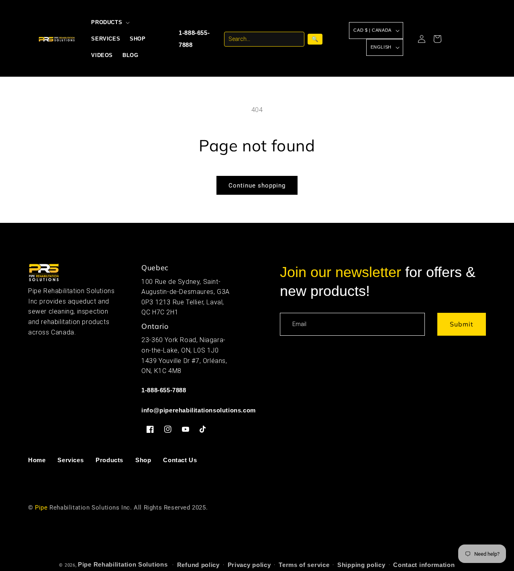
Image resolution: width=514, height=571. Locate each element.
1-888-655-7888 (194, 38)
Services (70, 460)
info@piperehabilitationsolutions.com (198, 410)
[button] (109, 22)
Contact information (424, 564)
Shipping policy (361, 564)
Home (36, 460)
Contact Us (180, 460)
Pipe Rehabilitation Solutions (122, 564)
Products (109, 460)
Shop (143, 460)
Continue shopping (257, 185)
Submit (461, 324)
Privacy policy (249, 564)
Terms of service (304, 564)
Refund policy (198, 564)
